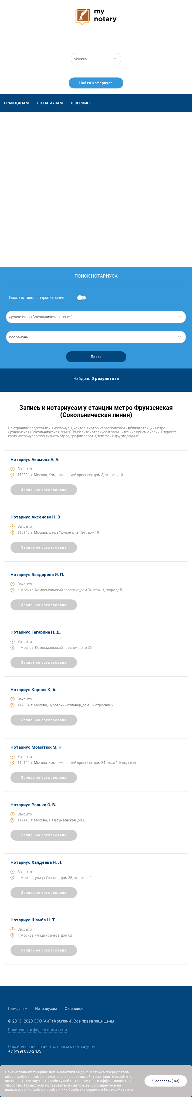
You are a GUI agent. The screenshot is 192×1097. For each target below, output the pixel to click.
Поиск (96, 357)
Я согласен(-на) (166, 1081)
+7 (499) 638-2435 (24, 1051)
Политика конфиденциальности (37, 1029)
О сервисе (81, 103)
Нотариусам (50, 103)
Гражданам (16, 103)
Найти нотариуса (96, 83)
